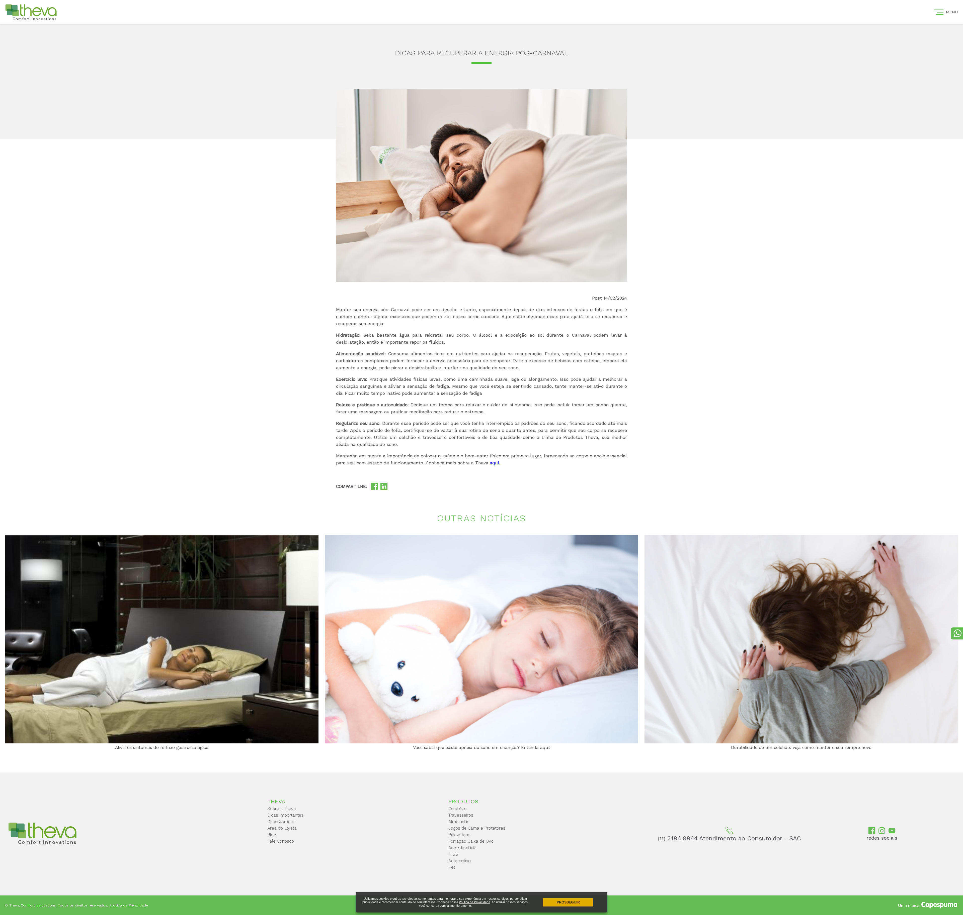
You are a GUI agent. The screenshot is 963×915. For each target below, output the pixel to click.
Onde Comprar (281, 821)
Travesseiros (460, 815)
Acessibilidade (462, 847)
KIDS (453, 854)
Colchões (457, 808)
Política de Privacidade (474, 902)
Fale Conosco (280, 841)
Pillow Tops (459, 834)
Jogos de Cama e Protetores (476, 828)
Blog (271, 834)
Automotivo (459, 860)
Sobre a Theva (281, 808)
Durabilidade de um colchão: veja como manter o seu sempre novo (801, 747)
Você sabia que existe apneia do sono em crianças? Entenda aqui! (481, 747)
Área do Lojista (282, 828)
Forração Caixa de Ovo (471, 841)
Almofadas (458, 821)
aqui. (495, 462)
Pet (451, 867)
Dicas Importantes (285, 815)
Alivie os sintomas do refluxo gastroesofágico (161, 747)
